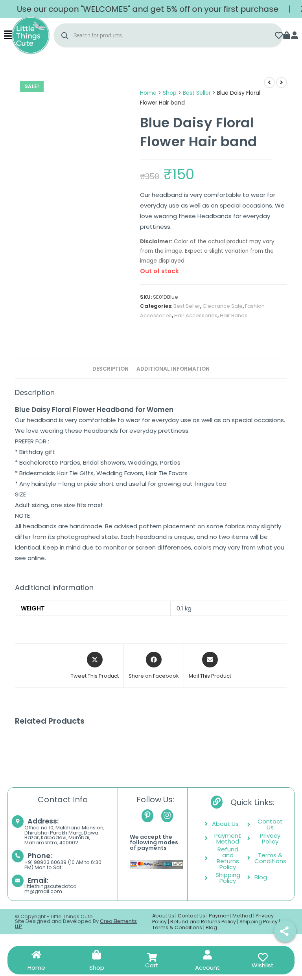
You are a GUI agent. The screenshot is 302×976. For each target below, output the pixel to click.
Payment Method (230, 915)
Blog (211, 927)
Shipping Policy (258, 921)
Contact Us (191, 915)
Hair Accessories (195, 315)
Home (148, 93)
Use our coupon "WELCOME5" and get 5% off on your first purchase (138, 9)
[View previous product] (269, 82)
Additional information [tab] (173, 369)
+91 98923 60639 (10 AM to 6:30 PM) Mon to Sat (62, 865)
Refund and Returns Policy (203, 921)
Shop (170, 93)
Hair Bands (233, 315)
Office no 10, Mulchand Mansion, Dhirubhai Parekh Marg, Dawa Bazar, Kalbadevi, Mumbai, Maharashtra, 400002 (64, 835)
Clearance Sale (223, 306)
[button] (8, 35)
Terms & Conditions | (179, 927)
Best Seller (197, 93)
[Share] (285, 931)
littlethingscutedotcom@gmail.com (50, 889)
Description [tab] (110, 369)
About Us (163, 915)
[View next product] (281, 82)
